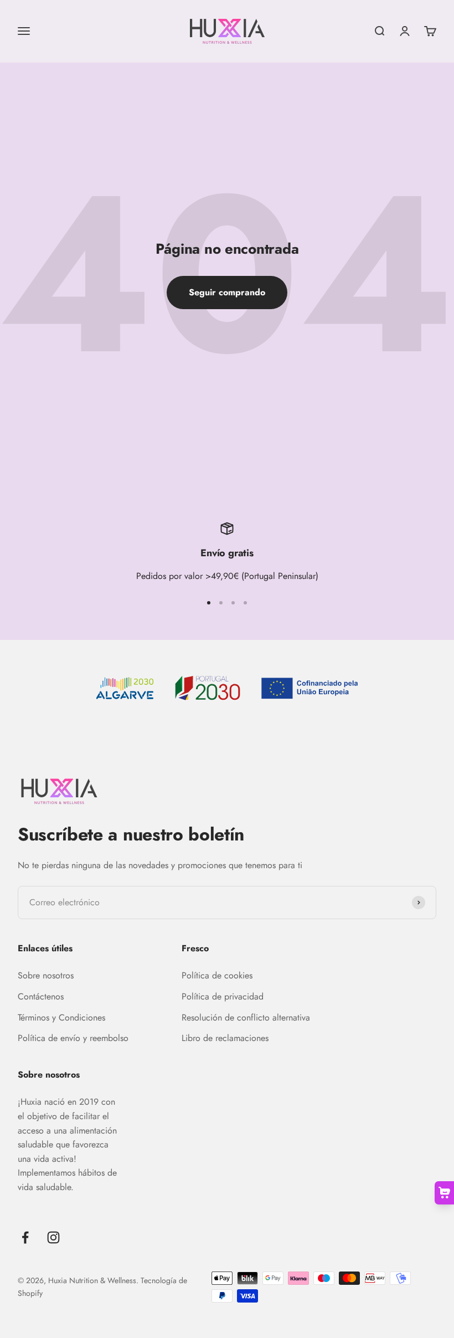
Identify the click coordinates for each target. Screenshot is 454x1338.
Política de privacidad (223, 996)
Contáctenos (41, 996)
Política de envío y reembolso (73, 1038)
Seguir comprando (227, 292)
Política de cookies (217, 975)
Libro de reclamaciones (225, 1038)
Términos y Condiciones (61, 1017)
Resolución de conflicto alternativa (246, 1017)
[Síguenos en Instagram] (53, 1237)
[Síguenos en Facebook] (25, 1237)
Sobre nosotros (46, 975)
